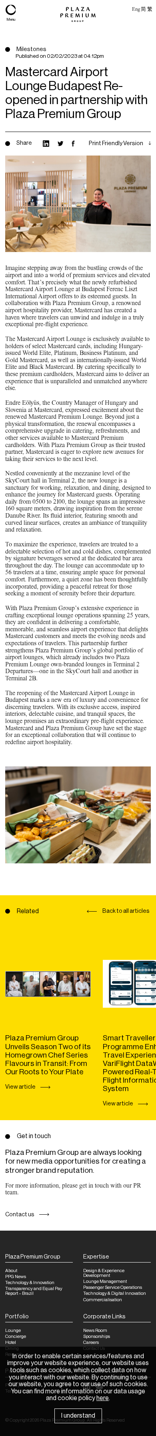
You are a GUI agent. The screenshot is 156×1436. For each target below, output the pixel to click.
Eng (136, 9)
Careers (91, 1342)
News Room (95, 1330)
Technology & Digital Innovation (114, 1293)
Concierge (15, 1336)
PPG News (15, 1276)
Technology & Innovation (29, 1282)
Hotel (10, 1342)
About (11, 1271)
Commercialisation (102, 1300)
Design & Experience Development (103, 1273)
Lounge (13, 1330)
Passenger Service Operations (112, 1287)
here (102, 1398)
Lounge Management (105, 1281)
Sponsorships (96, 1336)
